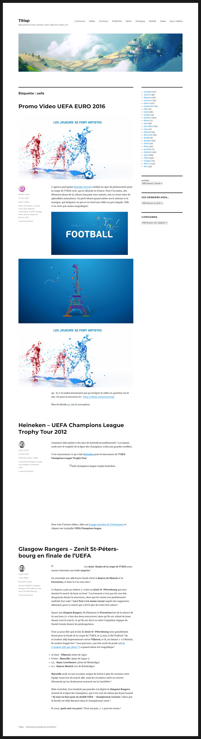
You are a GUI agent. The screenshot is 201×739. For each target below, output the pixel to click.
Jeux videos (176, 21)
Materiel (147, 132)
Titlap (24, 20)
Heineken (88, 454)
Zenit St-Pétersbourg (27, 591)
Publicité (117, 21)
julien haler (23, 450)
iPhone (147, 120)
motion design (35, 211)
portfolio (147, 149)
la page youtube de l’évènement (106, 524)
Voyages (147, 161)
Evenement (149, 106)
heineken (34, 464)
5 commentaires (25, 221)
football (31, 209)
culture (37, 206)
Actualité (22, 582)
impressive (23, 211)
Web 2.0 (147, 164)
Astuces (147, 95)
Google (147, 115)
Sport (129, 21)
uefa (27, 217)
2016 (20, 206)
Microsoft (148, 135)
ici (68, 404)
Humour (103, 21)
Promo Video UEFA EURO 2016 (61, 106)
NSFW (146, 143)
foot (25, 209)
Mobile (152, 21)
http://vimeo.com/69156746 (98, 396)
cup (20, 464)
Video (92, 21)
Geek (163, 21)
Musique (140, 21)
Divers (146, 103)
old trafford (31, 588)
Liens (146, 129)
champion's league (27, 462)
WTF (146, 166)
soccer (26, 214)
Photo (146, 146)
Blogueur (148, 97)
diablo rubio (23, 194)
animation (28, 206)
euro (20, 209)
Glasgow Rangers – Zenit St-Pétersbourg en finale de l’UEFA (68, 552)
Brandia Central (82, 187)
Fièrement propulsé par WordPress (41, 727)
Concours (80, 21)
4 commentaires (25, 471)
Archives (145, 180)
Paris (20, 214)
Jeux (146, 123)
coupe (39, 462)
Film (146, 109)
